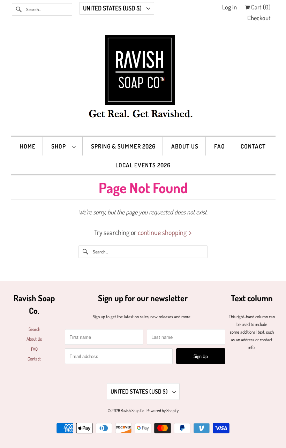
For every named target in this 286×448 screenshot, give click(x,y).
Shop (60, 146)
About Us (184, 146)
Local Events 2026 (143, 165)
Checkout (259, 18)
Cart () (260, 7)
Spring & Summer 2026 (123, 146)
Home (28, 146)
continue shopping (163, 232)
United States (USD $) (113, 8)
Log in (229, 7)
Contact (253, 146)
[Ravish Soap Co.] (143, 82)
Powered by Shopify (162, 410)
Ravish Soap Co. (133, 410)
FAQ (219, 146)
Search (34, 329)
